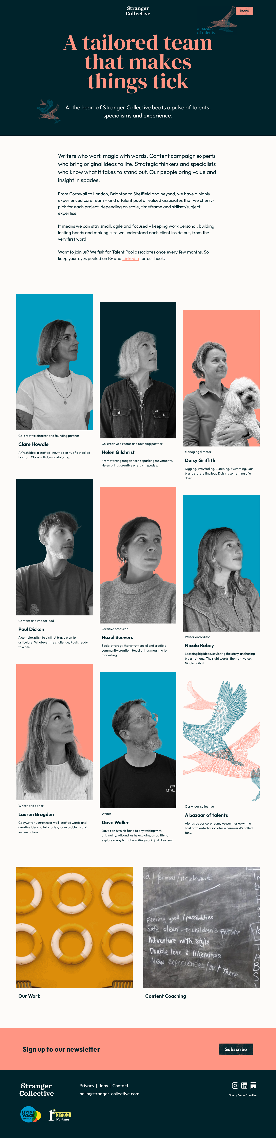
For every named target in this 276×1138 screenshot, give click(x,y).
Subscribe (236, 1049)
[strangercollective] (253, 1085)
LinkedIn (130, 258)
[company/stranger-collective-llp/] (244, 1085)
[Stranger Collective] (138, 10)
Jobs (103, 1085)
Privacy (87, 1085)
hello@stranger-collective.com (109, 1093)
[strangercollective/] (235, 1085)
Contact (120, 1085)
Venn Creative (247, 1095)
